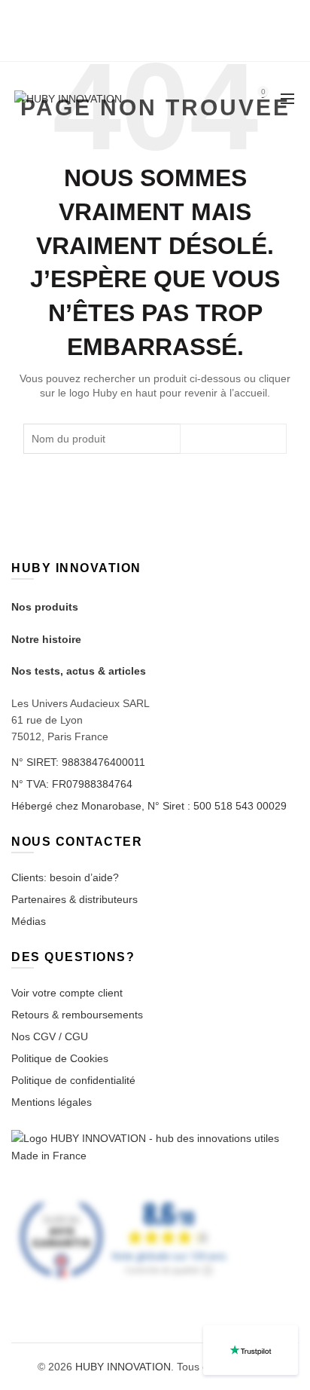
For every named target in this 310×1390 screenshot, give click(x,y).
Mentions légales (51, 1102)
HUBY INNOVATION (123, 1367)
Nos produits (44, 607)
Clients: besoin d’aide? (65, 877)
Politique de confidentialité (73, 1080)
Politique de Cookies (59, 1058)
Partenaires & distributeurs (74, 899)
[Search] (220, 98)
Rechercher (233, 439)
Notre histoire (46, 639)
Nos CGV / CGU (49, 1036)
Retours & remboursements (77, 1015)
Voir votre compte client (67, 993)
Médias (28, 921)
